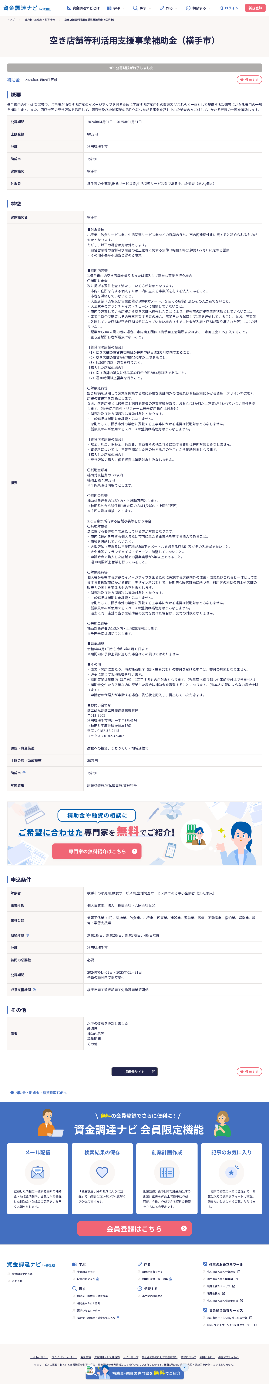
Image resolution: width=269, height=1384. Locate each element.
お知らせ (17, 1281)
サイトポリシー (39, 1357)
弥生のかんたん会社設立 (221, 1271)
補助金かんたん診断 (88, 1303)
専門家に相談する (152, 1296)
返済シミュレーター (88, 1310)
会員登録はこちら (134, 1228)
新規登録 (255, 7)
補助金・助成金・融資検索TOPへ (41, 1092)
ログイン (231, 7)
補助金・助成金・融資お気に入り (96, 1317)
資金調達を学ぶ (86, 1271)
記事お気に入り (86, 1279)
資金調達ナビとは (86, 7)
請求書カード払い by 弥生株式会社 (227, 1317)
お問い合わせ (207, 1357)
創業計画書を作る (152, 1271)
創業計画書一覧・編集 (155, 1279)
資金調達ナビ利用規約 (107, 1357)
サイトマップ (130, 1357)
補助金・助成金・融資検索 (39, 19)
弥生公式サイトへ (228, 1357)
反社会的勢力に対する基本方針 (160, 1357)
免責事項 (86, 1357)
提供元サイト (134, 1071)
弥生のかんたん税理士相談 (222, 1300)
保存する (252, 79)
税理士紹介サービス (218, 1286)
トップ (11, 19)
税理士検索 (213, 1293)
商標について (188, 1357)
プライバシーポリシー (64, 1357)
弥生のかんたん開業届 (220, 1279)
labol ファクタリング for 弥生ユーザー (229, 1325)
